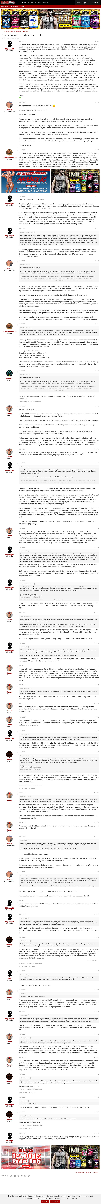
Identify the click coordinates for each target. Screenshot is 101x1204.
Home (24, 2)
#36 (98, 1097)
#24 (98, 822)
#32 (98, 1011)
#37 (98, 1112)
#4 (98, 196)
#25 (98, 836)
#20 (98, 717)
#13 (98, 547)
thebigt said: (23, 918)
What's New (4, 7)
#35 (98, 1074)
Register (22, 7)
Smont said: (23, 551)
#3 (98, 150)
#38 (98, 1133)
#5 (98, 228)
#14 (98, 580)
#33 (98, 1034)
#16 (98, 643)
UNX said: (23, 994)
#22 (98, 752)
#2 (98, 102)
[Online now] (9, 376)
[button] (35, 2)
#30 (98, 971)
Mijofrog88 (6, 38)
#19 (98, 703)
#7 (98, 324)
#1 (98, 41)
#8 (98, 371)
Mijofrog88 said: (24, 265)
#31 (98, 990)
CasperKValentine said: (26, 232)
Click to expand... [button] (59, 280)
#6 (98, 261)
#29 (98, 937)
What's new (42, 2)
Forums (31, 2)
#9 (98, 406)
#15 (98, 612)
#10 (98, 449)
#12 (98, 528)
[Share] (95, 41)
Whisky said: (23, 467)
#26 (98, 872)
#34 (98, 1057)
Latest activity (14, 7)
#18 (98, 684)
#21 (98, 731)
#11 (98, 463)
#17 (98, 665)
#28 (98, 914)
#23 (98, 793)
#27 (98, 900)
